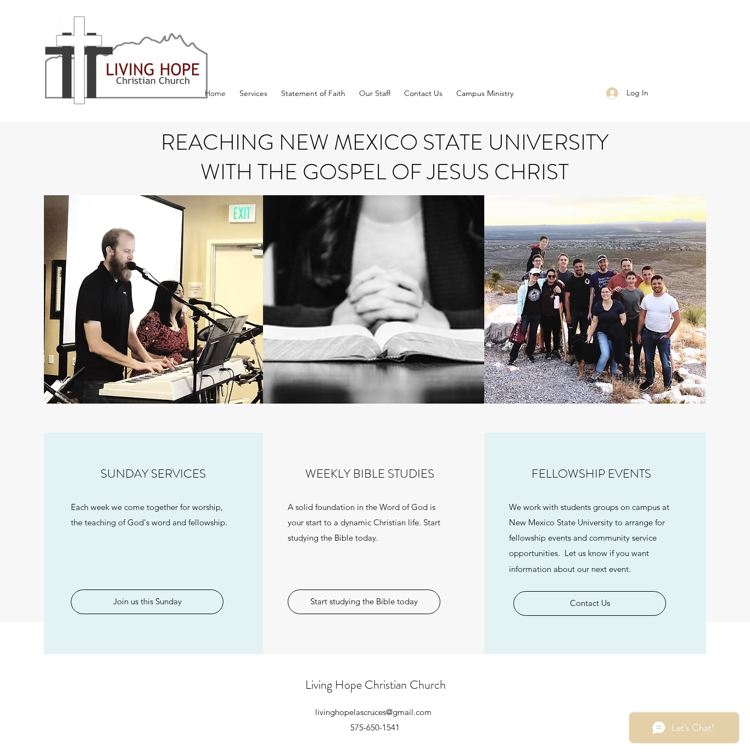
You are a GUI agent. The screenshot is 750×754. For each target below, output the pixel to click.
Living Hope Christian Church (375, 684)
